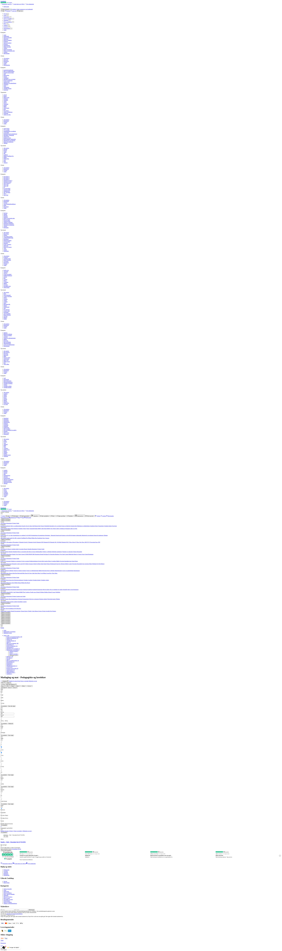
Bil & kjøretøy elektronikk (10, 139)
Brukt (5, 205)
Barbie (5, 96)
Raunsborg (6, 239)
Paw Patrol (6, 110)
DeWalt (5, 399)
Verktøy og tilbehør (8, 222)
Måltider (5, 332)
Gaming (5, 470)
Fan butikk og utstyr (8, 899)
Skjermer (6, 476)
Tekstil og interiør (8, 335)
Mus (5, 474)
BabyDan (6, 353)
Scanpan (5, 299)
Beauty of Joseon (8, 247)
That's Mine (6, 364)
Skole (5, 86)
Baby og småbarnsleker (9, 71)
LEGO (5, 94)
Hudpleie (6, 217)
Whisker (5, 452)
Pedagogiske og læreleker (9, 631)
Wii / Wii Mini (7, 192)
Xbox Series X (7, 183)
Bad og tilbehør (7, 342)
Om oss (5, 881)
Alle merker (6, 148)
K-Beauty (6, 257)
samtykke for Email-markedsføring (14, 913)
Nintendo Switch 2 (8, 180)
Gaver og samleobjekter (9, 344)
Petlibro (5, 453)
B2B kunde (6, 6)
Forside (2, 627)
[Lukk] (2, 513)
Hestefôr (5, 431)
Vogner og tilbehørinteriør (9, 338)
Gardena (5, 393)
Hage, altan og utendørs (9, 894)
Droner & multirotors (8, 141)
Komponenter (7, 478)
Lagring (5, 279)
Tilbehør (5, 143)
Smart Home (6, 128)
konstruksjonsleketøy (8, 70)
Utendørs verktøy (8, 386)
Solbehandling (7, 221)
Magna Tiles (6, 97)
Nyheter (5, 62)
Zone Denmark (7, 295)
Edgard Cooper (7, 455)
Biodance (6, 243)
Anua (5, 248)
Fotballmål (6, 78)
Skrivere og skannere (8, 479)
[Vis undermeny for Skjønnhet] (10, 20)
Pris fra (2, 712)
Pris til (2, 715)
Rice (5, 363)
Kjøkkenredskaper (8, 275)
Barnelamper (6, 346)
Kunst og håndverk (8, 80)
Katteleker (6, 425)
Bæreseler (6, 340)
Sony (5, 160)
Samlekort (6, 84)
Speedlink (6, 493)
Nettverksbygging (8, 482)
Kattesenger (6, 427)
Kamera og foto (7, 138)
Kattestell (6, 426)
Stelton (5, 297)
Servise (5, 277)
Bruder (5, 105)
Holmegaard (6, 307)
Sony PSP (6, 195)
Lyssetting (6, 282)
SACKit (5, 316)
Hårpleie (5, 215)
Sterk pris (6, 59)
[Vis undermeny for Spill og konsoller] (13, 19)
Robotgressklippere (8, 382)
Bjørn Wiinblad (7, 315)
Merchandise (6, 53)
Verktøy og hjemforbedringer (10, 903)
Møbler (5, 283)
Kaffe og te (6, 270)
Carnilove (6, 448)
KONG (5, 441)
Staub (5, 303)
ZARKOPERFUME (8, 237)
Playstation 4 (6, 178)
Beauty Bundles (7, 260)
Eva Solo (6, 404)
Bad (4, 278)
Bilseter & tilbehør (8, 334)
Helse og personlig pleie (9, 50)
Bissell (5, 150)
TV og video (6, 130)
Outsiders (6, 100)
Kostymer (6, 90)
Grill (5, 378)
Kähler (5, 319)
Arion (5, 440)
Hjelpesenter (6, 869)
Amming (6, 336)
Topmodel (6, 104)
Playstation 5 (6, 176)
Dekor (5, 280)
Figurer (5, 76)
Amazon (5, 162)
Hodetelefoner (7, 475)
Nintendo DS (7, 191)
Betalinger (6, 873)
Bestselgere (6, 61)
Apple (5, 152)
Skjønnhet (6, 39)
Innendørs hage (7, 286)
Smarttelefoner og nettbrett (10, 131)
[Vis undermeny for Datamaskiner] (11, 28)
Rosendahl (6, 312)
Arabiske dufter (7, 258)
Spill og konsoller (8, 37)
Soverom (6, 284)
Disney (5, 102)
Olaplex (5, 235)
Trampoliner (6, 87)
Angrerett (6, 872)
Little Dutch (6, 108)
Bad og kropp (7, 219)
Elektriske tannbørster (9, 223)
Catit (5, 443)
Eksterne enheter (7, 480)
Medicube (6, 245)
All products (6, 58)
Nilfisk (5, 395)
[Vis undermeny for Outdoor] (9, 25)
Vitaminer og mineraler (9, 225)
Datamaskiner (7, 45)
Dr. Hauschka (7, 241)
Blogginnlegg (7, 65)
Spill (5, 74)
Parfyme (5, 213)
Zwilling (5, 301)
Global (5, 300)
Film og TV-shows (8, 896)
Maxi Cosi (6, 360)
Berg (5, 109)
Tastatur (5, 473)
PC (4, 187)
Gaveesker (6, 261)
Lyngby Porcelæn (8, 296)
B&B (5, 445)
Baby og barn (7, 898)
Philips (5, 157)
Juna (5, 308)
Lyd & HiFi (6, 132)
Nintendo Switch (7, 182)
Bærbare (5, 471)
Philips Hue (6, 158)
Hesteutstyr (6, 434)
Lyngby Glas (7, 311)
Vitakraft (6, 444)
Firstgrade (6, 113)
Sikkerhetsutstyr (7, 343)
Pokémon (6, 98)
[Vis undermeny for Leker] (8, 15)
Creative (5, 495)
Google (5, 491)
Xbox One (6, 184)
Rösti (5, 293)
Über (5, 447)
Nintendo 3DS (7, 189)
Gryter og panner (7, 274)
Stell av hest (6, 432)
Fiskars (5, 305)
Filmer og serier (7, 46)
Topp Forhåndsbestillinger (10, 204)
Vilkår (2, 940)
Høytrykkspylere (7, 380)
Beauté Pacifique (7, 240)
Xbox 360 (6, 186)
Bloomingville (7, 304)
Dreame (5, 149)
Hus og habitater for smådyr (10, 430)
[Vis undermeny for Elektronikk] (10, 17)
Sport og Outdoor (8, 902)
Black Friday (7, 882)
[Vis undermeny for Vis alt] (8, 14)
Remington (6, 251)
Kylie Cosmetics (7, 244)
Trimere (5, 226)
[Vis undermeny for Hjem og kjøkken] (13, 22)
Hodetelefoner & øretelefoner (10, 134)
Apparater (6, 271)
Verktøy (5, 48)
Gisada (5, 249)
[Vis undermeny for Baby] (7, 23)
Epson (5, 489)
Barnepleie (6, 227)
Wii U (5, 193)
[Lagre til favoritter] (5, 836)
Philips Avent (7, 361)
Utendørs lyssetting (8, 383)
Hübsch (5, 317)
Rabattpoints (6, 875)
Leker (5, 35)
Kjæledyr (6, 44)
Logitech (6, 154)
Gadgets (5, 52)
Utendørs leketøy (7, 88)
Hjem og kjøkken (8, 40)
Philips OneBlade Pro (9, 156)
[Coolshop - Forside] (21, 9)
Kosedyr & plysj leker (9, 72)
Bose (5, 161)
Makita (5, 400)
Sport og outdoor (7, 43)
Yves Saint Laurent (8, 236)
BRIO (5, 106)
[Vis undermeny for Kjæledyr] (9, 27)
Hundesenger (7, 422)
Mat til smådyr (7, 428)
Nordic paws (6, 449)
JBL (5, 153)
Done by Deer (7, 357)
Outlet (5, 63)
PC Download (7, 188)
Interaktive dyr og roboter (9, 79)
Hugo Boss (6, 234)
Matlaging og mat (8, 633)
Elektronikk (6, 36)
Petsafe (5, 451)
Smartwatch (6, 136)
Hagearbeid (6, 379)
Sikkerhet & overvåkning (9, 140)
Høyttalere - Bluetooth (9, 135)
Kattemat (6, 423)
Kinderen (6, 41)
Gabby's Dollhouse (8, 112)
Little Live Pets (7, 114)
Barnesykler (6, 75)
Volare (5, 101)
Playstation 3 (6, 179)
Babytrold (6, 355)
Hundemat (6, 418)
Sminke (5, 214)
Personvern (3, 943)
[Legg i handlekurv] (7, 836)
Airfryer (5, 273)
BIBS (5, 356)
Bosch (5, 397)
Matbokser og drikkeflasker (10, 83)
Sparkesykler (7, 82)
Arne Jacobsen (7, 313)
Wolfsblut (6, 456)
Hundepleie (6, 421)
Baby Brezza (7, 352)
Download (6, 206)
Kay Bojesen (7, 309)
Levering (6, 871)
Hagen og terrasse (8, 49)
